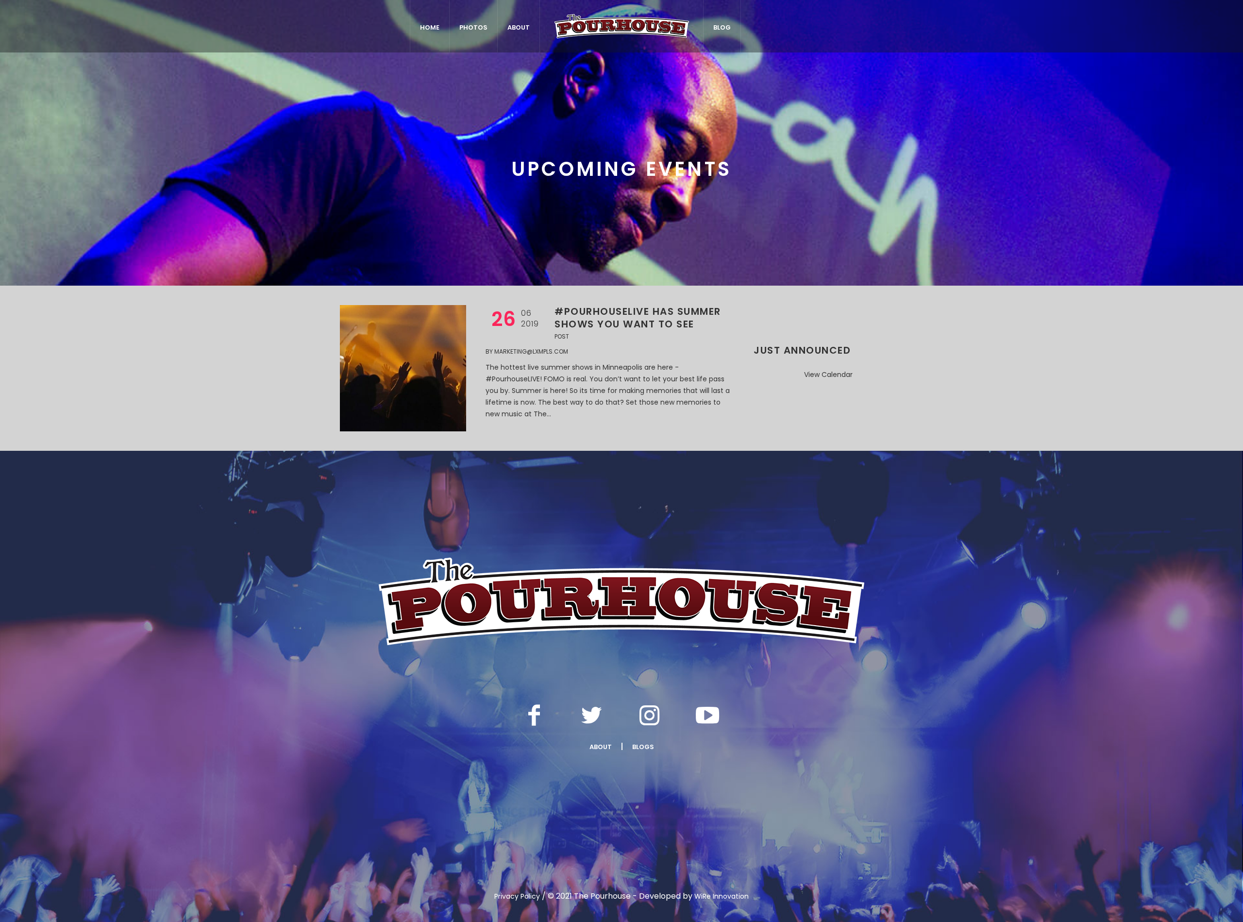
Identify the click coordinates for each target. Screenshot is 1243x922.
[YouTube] (707, 715)
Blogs (643, 747)
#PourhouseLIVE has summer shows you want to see (637, 318)
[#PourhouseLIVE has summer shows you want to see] (403, 368)
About (600, 747)
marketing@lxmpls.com (531, 351)
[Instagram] (649, 715)
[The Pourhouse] (621, 601)
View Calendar (828, 374)
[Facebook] (534, 715)
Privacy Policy (517, 896)
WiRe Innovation (721, 896)
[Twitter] (592, 715)
